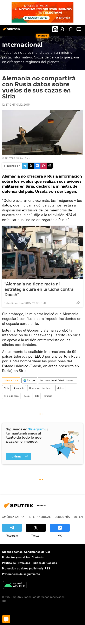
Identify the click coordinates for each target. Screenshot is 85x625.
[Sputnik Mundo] (12, 31)
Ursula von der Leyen (40, 388)
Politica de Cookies (44, 563)
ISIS (36, 395)
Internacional (11, 380)
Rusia (27, 395)
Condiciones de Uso (37, 552)
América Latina (13, 517)
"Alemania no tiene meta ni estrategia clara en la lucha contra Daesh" (39, 289)
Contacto (38, 557)
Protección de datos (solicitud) (22, 568)
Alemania (19, 388)
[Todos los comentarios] (6, 619)
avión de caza (11, 395)
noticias (48, 395)
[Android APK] (15, 585)
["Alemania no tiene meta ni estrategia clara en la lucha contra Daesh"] (42, 252)
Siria (6, 388)
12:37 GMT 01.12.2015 (16, 104)
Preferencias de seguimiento (21, 574)
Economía (62, 517)
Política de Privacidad (16, 563)
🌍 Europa (29, 380)
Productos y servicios (16, 557)
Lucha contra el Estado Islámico (57, 380)
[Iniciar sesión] (62, 29)
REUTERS (10, 158)
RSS (47, 568)
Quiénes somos (12, 552)
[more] (78, 303)
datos (60, 388)
